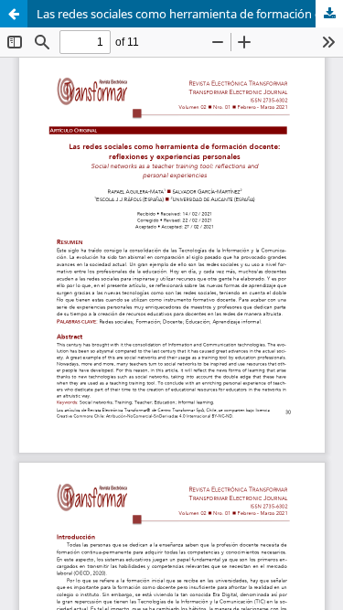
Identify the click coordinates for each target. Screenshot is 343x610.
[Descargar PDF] (329, 13)
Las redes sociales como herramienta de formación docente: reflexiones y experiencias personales (190, 13)
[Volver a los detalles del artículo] (13, 13)
